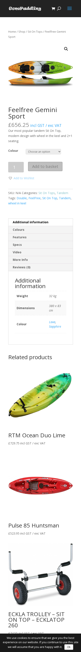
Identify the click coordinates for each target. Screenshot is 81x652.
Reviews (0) (21, 267)
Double (22, 198)
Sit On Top (49, 198)
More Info (20, 260)
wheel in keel (17, 203)
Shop (21, 31)
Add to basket (45, 166)
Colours (18, 230)
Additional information (30, 222)
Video (17, 252)
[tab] (40, 222)
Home (12, 31)
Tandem (62, 193)
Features (20, 237)
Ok (68, 647)
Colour (13, 151)
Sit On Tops (35, 31)
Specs (17, 245)
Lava (52, 322)
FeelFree (35, 198)
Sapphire (55, 326)
